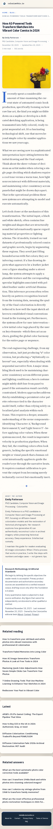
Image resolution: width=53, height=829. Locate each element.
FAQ (26, 821)
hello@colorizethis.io (26, 815)
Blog (12, 13)
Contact (27, 614)
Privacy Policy (28, 818)
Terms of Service (42, 818)
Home (4, 13)
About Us (8, 818)
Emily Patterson (12, 38)
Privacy (35, 614)
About (20, 614)
